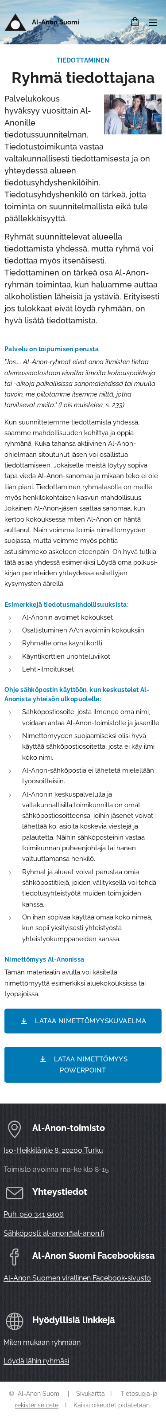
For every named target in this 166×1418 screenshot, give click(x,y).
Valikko (153, 22)
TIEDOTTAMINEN (83, 60)
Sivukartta (91, 1393)
